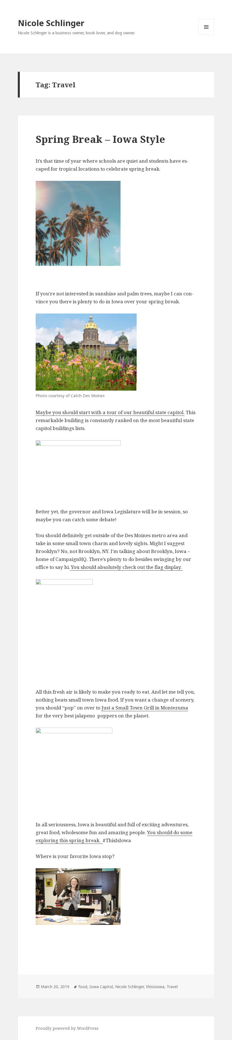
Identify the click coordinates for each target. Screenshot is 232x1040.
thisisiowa (155, 986)
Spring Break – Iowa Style (100, 139)
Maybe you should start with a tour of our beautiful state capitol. (110, 412)
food (82, 986)
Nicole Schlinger (51, 22)
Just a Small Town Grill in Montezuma (145, 707)
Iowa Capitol (101, 986)
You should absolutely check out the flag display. (126, 567)
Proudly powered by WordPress (67, 1028)
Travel (172, 986)
